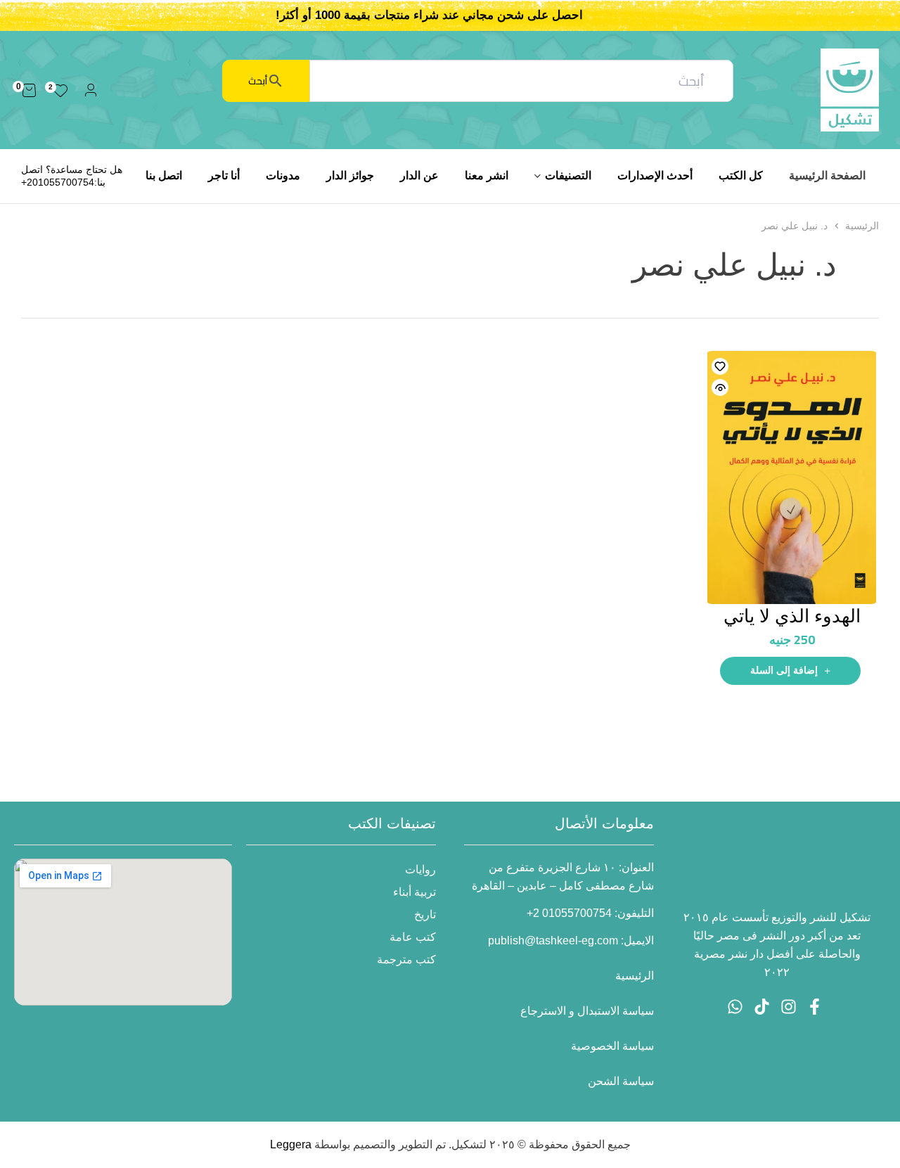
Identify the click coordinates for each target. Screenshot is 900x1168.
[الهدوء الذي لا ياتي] (792, 477)
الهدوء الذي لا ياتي (792, 616)
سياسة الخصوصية (612, 1046)
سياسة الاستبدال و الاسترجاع (587, 1011)
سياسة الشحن (621, 1081)
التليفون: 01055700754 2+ (590, 913)
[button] (790, 671)
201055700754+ (57, 182)
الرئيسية (862, 225)
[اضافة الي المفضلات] (720, 366)
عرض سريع (720, 387)
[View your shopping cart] (29, 90)
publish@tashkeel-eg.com (553, 940)
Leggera (290, 1144)
